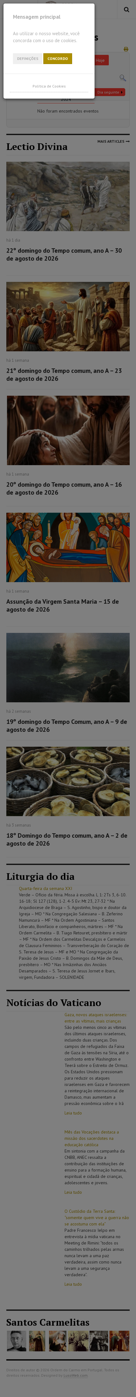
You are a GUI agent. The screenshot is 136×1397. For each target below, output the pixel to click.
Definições (27, 58)
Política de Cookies (49, 86)
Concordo (57, 58)
